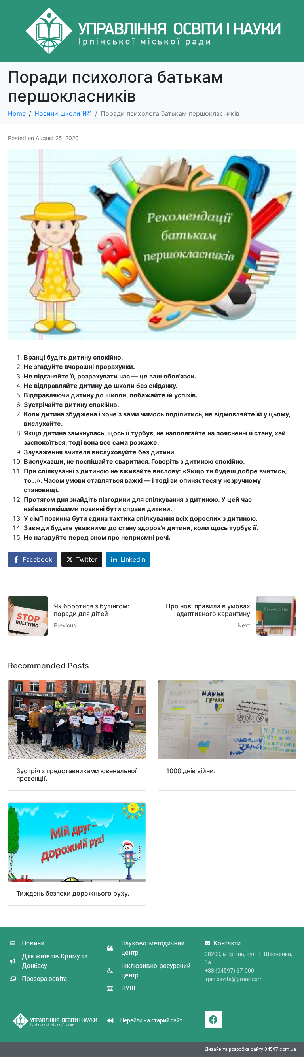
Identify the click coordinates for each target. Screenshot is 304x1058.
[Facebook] (213, 1019)
